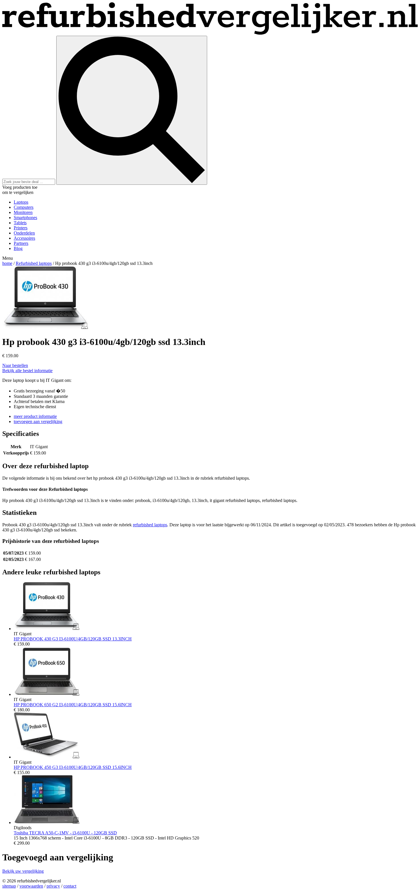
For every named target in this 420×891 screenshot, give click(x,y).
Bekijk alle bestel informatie (27, 370)
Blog (18, 248)
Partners (21, 243)
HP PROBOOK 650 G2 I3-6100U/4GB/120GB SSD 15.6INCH (73, 704)
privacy (53, 886)
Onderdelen (24, 233)
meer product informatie (35, 416)
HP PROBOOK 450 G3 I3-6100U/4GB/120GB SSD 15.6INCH (73, 767)
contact (69, 886)
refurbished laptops (150, 524)
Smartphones (25, 217)
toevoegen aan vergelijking (38, 421)
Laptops (21, 202)
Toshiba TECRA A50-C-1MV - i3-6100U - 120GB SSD (65, 832)
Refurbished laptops (34, 263)
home (7, 263)
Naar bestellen (15, 365)
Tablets (20, 222)
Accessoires (24, 238)
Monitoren (23, 212)
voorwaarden (31, 886)
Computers (23, 207)
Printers (20, 227)
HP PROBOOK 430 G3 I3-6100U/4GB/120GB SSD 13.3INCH (73, 638)
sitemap (9, 886)
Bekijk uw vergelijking (23, 871)
